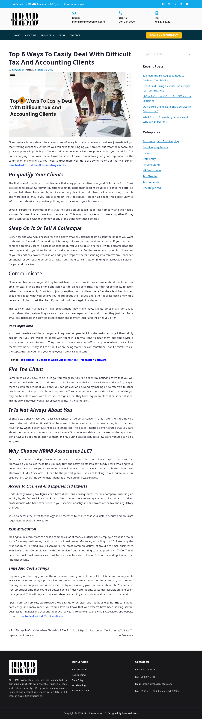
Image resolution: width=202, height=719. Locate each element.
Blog (62, 35)
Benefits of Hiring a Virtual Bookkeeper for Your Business (166, 88)
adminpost (17, 69)
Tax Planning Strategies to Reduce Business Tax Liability (163, 78)
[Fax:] (156, 13)
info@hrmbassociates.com (88, 21)
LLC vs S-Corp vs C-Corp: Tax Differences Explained (167, 99)
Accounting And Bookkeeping (161, 141)
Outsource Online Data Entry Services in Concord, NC (167, 109)
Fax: (157, 17)
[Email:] (74, 13)
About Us (30, 35)
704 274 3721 (162, 21)
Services (46, 35)
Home (16, 35)
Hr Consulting (151, 164)
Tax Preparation (152, 182)
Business (148, 153)
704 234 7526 (127, 21)
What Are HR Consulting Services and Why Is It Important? (165, 119)
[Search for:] (168, 54)
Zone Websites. (130, 713)
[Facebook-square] (163, 4)
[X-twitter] (169, 4)
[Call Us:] (120, 13)
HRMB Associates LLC (94, 713)
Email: (76, 17)
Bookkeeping (79, 674)
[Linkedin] (181, 4)
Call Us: (123, 17)
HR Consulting (79, 669)
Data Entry (149, 159)
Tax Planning (150, 176)
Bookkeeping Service (155, 147)
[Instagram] (175, 4)
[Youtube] (186, 4)
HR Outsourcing (152, 170)
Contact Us (77, 35)
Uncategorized (152, 188)
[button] (47, 35)
